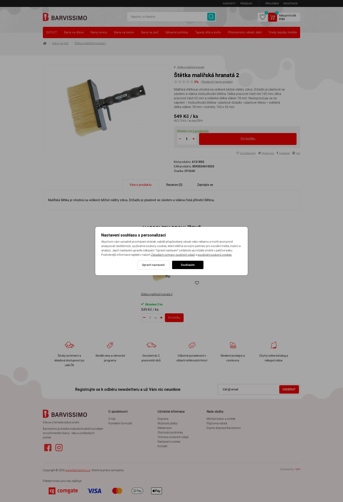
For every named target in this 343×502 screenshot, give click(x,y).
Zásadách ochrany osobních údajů (173, 255)
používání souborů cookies (215, 255)
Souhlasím (188, 265)
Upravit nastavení (153, 265)
